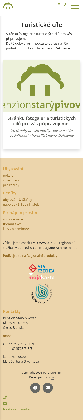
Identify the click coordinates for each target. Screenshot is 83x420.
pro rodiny (11, 185)
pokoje (8, 175)
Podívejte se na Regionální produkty (30, 255)
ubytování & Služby (17, 199)
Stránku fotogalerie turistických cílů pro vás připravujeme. (41, 121)
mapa (7, 336)
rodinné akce (13, 219)
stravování (11, 180)
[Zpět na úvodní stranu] (8, 8)
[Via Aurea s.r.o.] (51, 377)
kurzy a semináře (16, 229)
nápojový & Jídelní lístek (21, 204)
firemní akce (12, 224)
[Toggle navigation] (75, 8)
